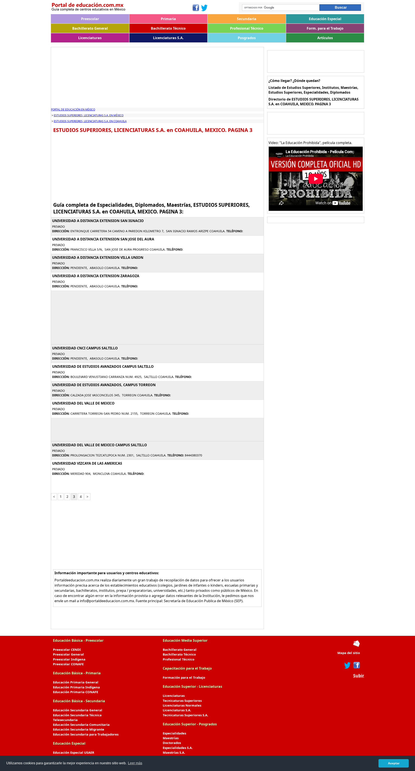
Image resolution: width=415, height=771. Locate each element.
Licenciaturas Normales (182, 705)
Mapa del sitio (348, 653)
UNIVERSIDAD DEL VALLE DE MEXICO (83, 403)
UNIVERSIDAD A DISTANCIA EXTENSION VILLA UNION (97, 257)
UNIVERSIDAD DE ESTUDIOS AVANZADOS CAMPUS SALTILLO (103, 366)
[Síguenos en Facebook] (195, 7)
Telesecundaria (65, 720)
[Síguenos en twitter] (347, 665)
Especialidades (174, 733)
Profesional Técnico (246, 28)
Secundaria (246, 18)
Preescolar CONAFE (68, 664)
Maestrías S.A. (174, 752)
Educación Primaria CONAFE (75, 692)
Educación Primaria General (75, 682)
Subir (358, 675)
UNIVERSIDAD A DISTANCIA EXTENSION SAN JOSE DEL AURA (103, 239)
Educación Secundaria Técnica (77, 715)
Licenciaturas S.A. (168, 37)
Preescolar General (68, 654)
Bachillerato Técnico (168, 28)
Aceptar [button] (393, 763)
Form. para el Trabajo (325, 28)
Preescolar (90, 18)
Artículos (325, 37)
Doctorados (172, 743)
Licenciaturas (90, 37)
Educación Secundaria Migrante (78, 729)
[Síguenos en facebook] (356, 665)
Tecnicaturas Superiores (182, 700)
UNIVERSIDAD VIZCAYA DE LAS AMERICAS (87, 463)
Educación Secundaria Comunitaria (81, 724)
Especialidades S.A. (178, 747)
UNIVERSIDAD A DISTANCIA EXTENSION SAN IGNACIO (98, 220)
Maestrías (171, 738)
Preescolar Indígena (69, 659)
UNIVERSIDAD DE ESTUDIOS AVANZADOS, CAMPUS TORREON (104, 384)
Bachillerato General (90, 28)
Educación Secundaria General (77, 710)
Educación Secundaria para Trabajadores (85, 734)
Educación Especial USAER (73, 752)
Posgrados (247, 37)
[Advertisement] (157, 77)
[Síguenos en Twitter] (204, 7)
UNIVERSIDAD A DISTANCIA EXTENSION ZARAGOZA (95, 276)
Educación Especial (325, 18)
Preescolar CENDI (67, 649)
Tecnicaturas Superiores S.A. (185, 715)
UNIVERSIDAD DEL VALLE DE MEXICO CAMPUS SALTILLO (99, 445)
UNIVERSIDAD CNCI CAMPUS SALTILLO (85, 348)
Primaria (168, 18)
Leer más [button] (135, 763)
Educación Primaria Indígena (76, 687)
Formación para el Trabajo (184, 677)
